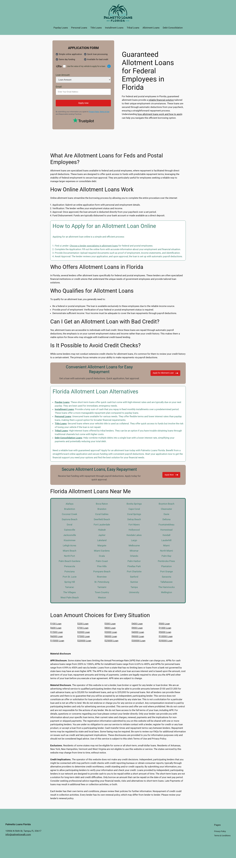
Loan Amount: (63, 75)
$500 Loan (164, 623)
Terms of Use (104, 112)
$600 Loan (55, 628)
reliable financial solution (161, 100)
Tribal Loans (61, 430)
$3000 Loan (110, 632)
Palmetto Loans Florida (18, 824)
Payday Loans (62, 402)
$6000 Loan (56, 636)
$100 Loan (55, 623)
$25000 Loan (111, 640)
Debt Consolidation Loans (68, 437)
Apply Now (169, 475)
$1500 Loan (56, 632)
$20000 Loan (84, 640)
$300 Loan (110, 623)
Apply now (83, 103)
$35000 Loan (165, 640)
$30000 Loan (138, 640)
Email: (59, 86)
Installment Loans (64, 409)
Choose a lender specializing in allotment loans (94, 245)
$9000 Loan (138, 636)
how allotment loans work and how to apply (160, 114)
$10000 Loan (165, 636)
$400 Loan (137, 623)
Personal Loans (63, 416)
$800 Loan (110, 628)
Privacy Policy (94, 112)
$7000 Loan (83, 636)
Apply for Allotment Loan (163, 373)
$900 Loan (137, 628)
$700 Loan (82, 628)
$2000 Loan (83, 632)
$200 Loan (82, 623)
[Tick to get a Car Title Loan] (109, 66)
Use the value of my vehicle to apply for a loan (86, 66)
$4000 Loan (138, 632)
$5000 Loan (165, 632)
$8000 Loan (110, 636)
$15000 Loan (57, 640)
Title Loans (61, 423)
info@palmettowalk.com (18, 834)
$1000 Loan (165, 628)
